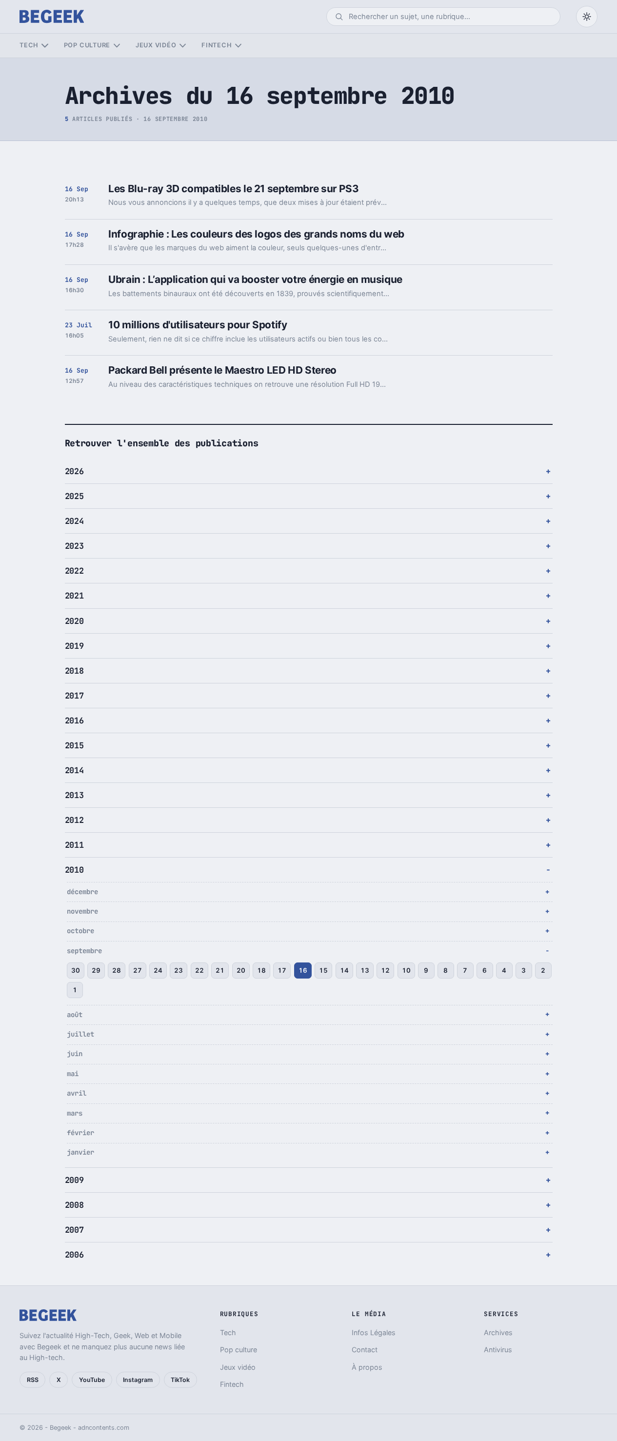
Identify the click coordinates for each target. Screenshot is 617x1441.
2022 (74, 570)
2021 (74, 595)
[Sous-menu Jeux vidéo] (182, 45)
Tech (29, 45)
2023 (74, 545)
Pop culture (87, 45)
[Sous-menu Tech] (44, 45)
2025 (74, 496)
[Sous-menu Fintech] (238, 45)
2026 (74, 471)
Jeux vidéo (156, 45)
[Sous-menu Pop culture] (117, 45)
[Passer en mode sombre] (586, 16)
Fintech (216, 45)
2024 (74, 521)
